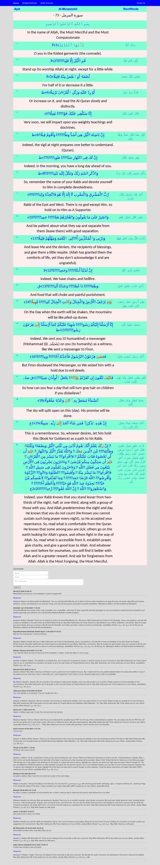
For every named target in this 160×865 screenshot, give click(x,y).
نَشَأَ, (125, 134)
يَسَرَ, (137, 461)
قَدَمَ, (142, 474)
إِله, (135, 194)
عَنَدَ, (124, 465)
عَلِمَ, (134, 445)
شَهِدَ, (129, 324)
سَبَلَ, (121, 423)
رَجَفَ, (120, 302)
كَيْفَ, (134, 381)
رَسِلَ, (136, 324)
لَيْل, (135, 60)
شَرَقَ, (128, 194)
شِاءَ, (127, 423)
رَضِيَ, (142, 465)
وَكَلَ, (122, 194)
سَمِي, (135, 173)
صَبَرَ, (140, 217)
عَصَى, (126, 356)
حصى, (126, 477)
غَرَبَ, (131, 198)
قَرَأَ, (136, 92)
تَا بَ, (141, 445)
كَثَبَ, (130, 306)
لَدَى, (129, 270)
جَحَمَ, (136, 270)
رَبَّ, (119, 477)
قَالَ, (136, 113)
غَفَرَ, (134, 453)
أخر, (118, 465)
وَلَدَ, (124, 377)
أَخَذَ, (140, 194)
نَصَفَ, (141, 477)
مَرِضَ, (121, 449)
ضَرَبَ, (127, 457)
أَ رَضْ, (135, 302)
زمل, (132, 44)
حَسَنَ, (141, 453)
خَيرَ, (136, 449)
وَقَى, (137, 377)
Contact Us (141, 3)
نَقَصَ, (136, 76)
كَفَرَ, (143, 377)
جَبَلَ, (128, 302)
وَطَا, (119, 134)
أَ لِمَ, (140, 286)
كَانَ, (136, 306)
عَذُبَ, (134, 286)
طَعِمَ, (126, 286)
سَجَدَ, (134, 423)
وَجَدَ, (120, 474)
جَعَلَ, (130, 377)
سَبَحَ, (131, 157)
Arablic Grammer (46, 3)
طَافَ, (120, 453)
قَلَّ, (130, 76)
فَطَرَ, (134, 400)
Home (16, 2)
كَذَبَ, (141, 238)
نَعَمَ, (124, 238)
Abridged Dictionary (29, 3)
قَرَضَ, (141, 470)
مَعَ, (125, 474)
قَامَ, (130, 60)
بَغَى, (120, 470)
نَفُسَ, (121, 445)
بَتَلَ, (123, 173)
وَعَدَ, (127, 400)
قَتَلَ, (141, 449)
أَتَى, (130, 481)
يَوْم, (142, 302)
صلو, (119, 461)
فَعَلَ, (121, 400)
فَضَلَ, (134, 457)
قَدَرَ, (134, 470)
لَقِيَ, (130, 113)
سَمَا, (140, 400)
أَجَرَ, (119, 457)
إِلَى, (128, 173)
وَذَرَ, (130, 238)
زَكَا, (135, 465)
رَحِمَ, (128, 453)
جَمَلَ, (127, 217)
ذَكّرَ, (142, 173)
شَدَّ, (137, 134)
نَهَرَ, (136, 157)
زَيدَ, (130, 92)
